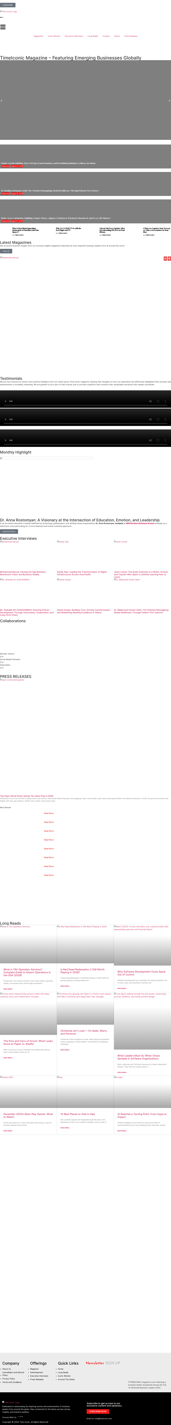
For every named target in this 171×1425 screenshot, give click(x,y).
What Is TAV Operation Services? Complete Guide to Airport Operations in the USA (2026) (27, 972)
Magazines (38, 36)
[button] (1, 100)
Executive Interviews (74, 36)
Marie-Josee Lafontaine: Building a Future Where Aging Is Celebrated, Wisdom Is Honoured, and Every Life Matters (55, 218)
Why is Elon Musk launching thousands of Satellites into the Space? (25, 230)
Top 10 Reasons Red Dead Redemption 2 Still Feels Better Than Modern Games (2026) (87, 854)
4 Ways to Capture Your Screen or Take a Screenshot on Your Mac (156, 230)
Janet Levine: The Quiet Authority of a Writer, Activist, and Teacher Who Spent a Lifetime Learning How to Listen (141, 574)
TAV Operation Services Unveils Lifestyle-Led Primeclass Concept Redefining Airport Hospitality (62, 914)
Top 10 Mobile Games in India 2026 (61, 827)
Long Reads (93, 36)
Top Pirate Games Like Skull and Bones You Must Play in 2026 (75, 845)
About (117, 36)
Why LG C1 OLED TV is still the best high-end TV (68, 229)
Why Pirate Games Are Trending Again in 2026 (67, 818)
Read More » (8, 989)
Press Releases (130, 36)
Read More (49, 813)
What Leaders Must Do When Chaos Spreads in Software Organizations (138, 1057)
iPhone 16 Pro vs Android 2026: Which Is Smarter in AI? (72, 872)
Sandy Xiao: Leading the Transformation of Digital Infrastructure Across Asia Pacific (82, 573)
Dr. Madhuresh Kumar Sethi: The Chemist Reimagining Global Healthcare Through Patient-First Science (50, 190)
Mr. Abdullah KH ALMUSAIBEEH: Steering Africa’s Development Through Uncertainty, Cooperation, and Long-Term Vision (27, 612)
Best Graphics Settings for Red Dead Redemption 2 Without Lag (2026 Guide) (83, 810)
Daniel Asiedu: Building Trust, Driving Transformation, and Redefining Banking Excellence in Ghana (48, 163)
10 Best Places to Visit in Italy (77, 1114)
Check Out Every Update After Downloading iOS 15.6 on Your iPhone (112, 230)
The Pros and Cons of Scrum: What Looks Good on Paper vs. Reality (28, 1042)
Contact (106, 36)
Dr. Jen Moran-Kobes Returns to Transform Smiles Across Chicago (106, 913)
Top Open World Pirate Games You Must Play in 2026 (26, 796)
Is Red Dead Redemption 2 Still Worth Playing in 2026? (72, 836)
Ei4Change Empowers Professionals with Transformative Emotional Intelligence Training (150, 914)
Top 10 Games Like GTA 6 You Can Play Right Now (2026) (72, 863)
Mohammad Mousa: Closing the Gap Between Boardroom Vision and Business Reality (23, 573)
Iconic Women (54, 36)
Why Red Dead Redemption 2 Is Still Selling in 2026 (19, 913)
